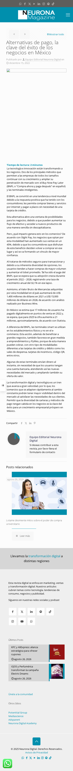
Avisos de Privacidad (36, 752)
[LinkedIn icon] (39, 4)
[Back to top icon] (36, 741)
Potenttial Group (17, 712)
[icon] (48, 4)
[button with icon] (12, 611)
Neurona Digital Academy (22, 723)
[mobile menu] (68, 14)
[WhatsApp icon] (20, 4)
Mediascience (15, 716)
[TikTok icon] (53, 4)
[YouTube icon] (34, 4)
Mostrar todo (56, 34)
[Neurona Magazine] (36, 14)
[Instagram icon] (43, 4)
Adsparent (14, 719)
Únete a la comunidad (20, 694)
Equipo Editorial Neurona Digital (43, 59)
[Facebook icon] (25, 4)
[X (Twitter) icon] (29, 4)
